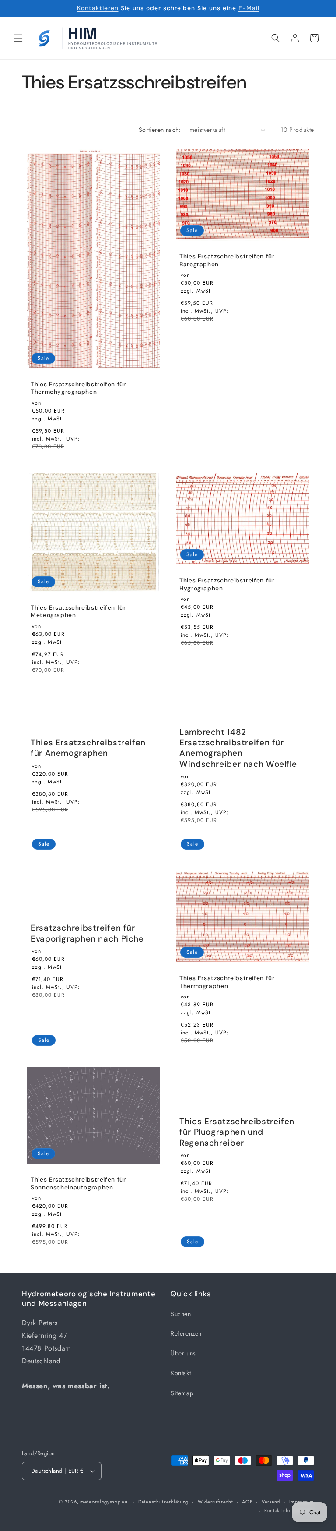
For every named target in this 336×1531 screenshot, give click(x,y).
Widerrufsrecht (215, 1501)
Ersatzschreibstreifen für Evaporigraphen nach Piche (87, 933)
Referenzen (186, 1333)
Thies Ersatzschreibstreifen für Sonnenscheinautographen (78, 1183)
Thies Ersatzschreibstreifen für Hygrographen (227, 584)
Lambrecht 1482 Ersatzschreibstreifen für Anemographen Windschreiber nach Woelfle (238, 748)
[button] (18, 38)
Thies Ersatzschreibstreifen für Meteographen (78, 611)
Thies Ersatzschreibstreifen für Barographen (227, 260)
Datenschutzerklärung (163, 1501)
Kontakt (181, 1373)
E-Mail (248, 8)
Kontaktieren (98, 8)
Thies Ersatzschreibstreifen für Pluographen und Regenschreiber (236, 1132)
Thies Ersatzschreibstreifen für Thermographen (227, 982)
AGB (247, 1501)
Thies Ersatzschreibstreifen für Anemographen (88, 747)
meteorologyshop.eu (104, 1501)
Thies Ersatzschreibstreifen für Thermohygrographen (78, 388)
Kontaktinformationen (289, 1510)
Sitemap (182, 1393)
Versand (271, 1501)
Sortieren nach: (160, 129)
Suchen (181, 1313)
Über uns (183, 1353)
